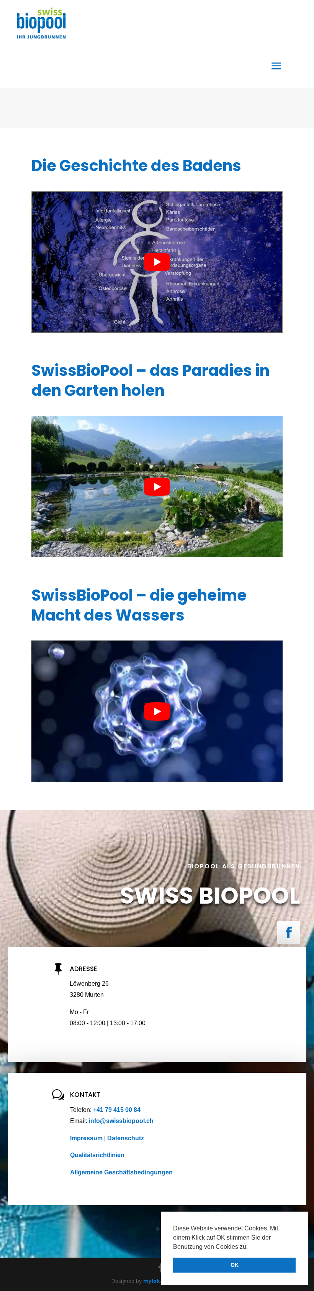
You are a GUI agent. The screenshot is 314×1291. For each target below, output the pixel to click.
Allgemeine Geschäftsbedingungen (121, 1172)
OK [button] (235, 1265)
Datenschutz (125, 1138)
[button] (250, 1247)
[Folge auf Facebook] (288, 932)
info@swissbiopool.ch (121, 1121)
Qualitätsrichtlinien (97, 1155)
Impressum (87, 1138)
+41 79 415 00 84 (117, 1110)
